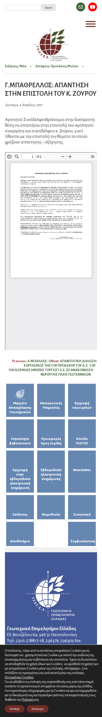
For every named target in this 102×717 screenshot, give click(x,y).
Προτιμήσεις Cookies (19, 677)
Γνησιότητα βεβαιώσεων (20, 441)
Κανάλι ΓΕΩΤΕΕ (82, 441)
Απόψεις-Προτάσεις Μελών (56, 66)
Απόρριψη (37, 708)
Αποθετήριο (20, 541)
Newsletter (82, 470)
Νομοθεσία (51, 514)
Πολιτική (27, 699)
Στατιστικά (82, 514)
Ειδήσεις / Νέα (15, 66)
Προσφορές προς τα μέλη (51, 441)
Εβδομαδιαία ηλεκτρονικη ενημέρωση (51, 474)
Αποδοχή (15, 708)
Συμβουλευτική (83, 541)
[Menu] (91, 24)
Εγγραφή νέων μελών (82, 405)
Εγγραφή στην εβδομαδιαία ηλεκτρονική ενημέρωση (20, 479)
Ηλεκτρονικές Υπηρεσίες (51, 405)
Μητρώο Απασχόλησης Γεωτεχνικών (20, 407)
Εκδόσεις (20, 514)
